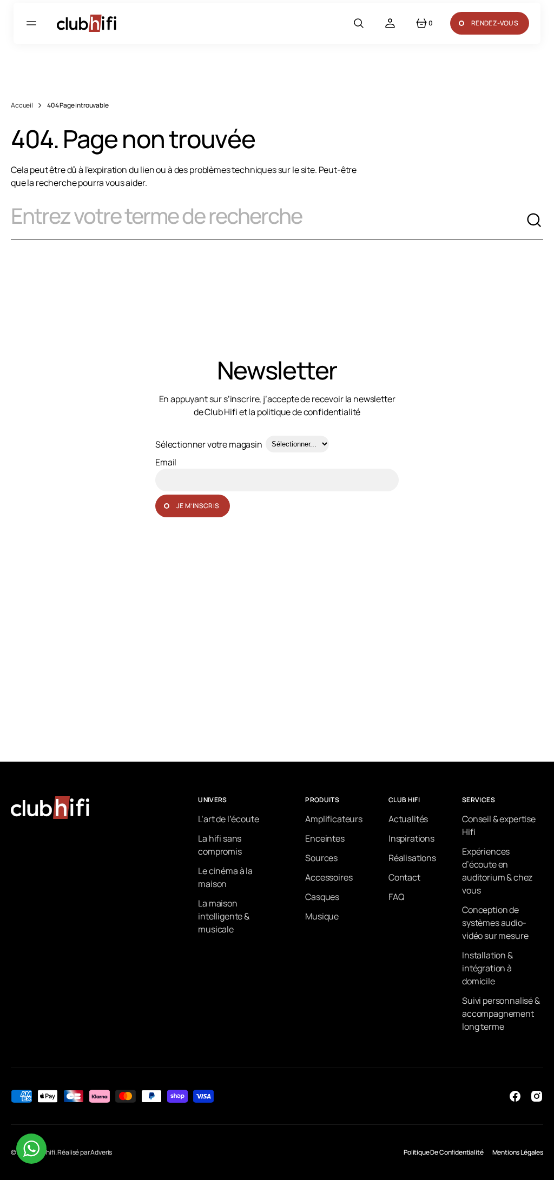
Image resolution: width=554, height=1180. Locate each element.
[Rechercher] (534, 220)
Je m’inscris (197, 505)
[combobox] (268, 220)
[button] (33, 23)
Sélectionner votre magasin (208, 444)
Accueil (22, 105)
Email (165, 462)
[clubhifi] (86, 23)
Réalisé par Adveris (84, 1152)
